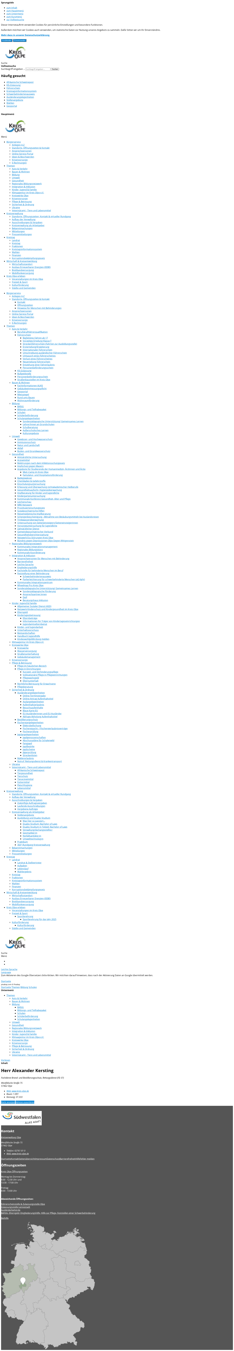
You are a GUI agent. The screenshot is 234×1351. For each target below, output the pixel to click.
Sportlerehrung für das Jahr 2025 (39, 919)
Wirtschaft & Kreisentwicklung (21, 261)
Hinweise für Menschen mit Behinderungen (39, 308)
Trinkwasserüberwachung (30, 519)
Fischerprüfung (30, 731)
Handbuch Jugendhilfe (28, 636)
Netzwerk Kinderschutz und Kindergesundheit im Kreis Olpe (47, 609)
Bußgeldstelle (24, 373)
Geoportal (11, 105)
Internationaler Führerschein (37, 349)
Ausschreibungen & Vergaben (27, 222)
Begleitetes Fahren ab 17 (35, 337)
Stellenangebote (14, 100)
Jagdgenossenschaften (34, 737)
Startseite (6, 981)
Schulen (21, 412)
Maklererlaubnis (25, 758)
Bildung (16, 174)
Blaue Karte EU (30, 710)
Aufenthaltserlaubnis (33, 704)
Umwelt (16, 177)
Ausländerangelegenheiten (20, 97)
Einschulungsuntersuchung (31, 484)
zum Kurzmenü (14, 16)
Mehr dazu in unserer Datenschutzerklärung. (25, 35)
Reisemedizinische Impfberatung (34, 513)
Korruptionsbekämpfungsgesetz (28, 258)
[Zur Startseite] (15, 60)
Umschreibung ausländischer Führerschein (45, 352)
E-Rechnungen (19, 162)
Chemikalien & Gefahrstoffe (31, 481)
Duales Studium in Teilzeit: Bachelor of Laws (45, 826)
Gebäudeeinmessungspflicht (32, 388)
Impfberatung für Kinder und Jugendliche (38, 492)
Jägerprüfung (29, 752)
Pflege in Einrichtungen (29, 668)
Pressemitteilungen (22, 234)
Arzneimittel (23, 460)
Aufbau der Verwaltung (23, 219)
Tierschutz (22, 776)
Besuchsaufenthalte (33, 707)
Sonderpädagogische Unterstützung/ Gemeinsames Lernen (53, 421)
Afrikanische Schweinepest (20, 82)
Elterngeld (22, 612)
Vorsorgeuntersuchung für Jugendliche (37, 525)
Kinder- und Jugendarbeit (30, 627)
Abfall (20, 448)
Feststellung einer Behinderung (33, 573)
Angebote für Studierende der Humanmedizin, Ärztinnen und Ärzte (51, 469)
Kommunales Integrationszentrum (35, 582)
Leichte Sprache (25, 564)
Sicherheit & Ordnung (23, 204)
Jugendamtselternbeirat (35, 624)
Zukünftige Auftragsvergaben (32, 803)
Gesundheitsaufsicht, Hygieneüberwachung (39, 489)
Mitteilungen (18, 231)
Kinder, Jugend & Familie (24, 189)
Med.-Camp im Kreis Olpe (35, 472)
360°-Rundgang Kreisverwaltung (33, 844)
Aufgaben (22, 865)
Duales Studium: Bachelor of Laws (40, 823)
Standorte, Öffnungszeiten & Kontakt (31, 147)
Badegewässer (24, 478)
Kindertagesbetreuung (28, 615)
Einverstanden (19, 40)
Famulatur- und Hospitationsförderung (43, 475)
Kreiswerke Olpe (20, 195)
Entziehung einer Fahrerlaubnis (39, 364)
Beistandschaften (26, 633)
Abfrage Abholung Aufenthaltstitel (40, 716)
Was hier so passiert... (34, 820)
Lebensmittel (24, 788)
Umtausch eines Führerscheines (39, 355)
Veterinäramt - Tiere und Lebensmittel (31, 210)
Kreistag (10, 237)
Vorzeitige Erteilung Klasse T (37, 340)
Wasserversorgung (27, 650)
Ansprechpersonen (22, 150)
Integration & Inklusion (23, 186)
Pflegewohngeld (31, 677)
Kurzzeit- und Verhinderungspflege (40, 671)
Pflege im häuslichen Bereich (32, 665)
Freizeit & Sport (20, 282)
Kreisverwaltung (14, 213)
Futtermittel (23, 782)
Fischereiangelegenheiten (30, 722)
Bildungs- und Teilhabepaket (31, 409)
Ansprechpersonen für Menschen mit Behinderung (43, 558)
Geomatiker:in (30, 832)
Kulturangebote (31, 433)
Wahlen (10, 103)
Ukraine (16, 207)
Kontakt (21, 302)
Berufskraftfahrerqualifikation (32, 331)
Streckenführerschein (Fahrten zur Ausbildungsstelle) (50, 343)
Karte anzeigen (8, 1102)
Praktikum (22, 841)
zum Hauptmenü (15, 10)
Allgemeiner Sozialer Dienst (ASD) (34, 606)
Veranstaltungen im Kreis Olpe (27, 279)
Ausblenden (6, 40)
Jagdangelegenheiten (28, 734)
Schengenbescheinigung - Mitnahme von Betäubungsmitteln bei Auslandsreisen (58, 516)
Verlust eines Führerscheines (37, 358)
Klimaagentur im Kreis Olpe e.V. (28, 192)
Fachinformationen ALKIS (30, 385)
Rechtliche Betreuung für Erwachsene (36, 683)
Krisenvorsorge (20, 159)
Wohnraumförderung (28, 400)
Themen (10, 165)
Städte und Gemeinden (24, 288)
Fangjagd (27, 743)
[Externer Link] (117, 1118)
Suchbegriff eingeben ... (13, 68)
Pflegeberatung (25, 686)
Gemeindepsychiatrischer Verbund (35, 531)
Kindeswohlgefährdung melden (33, 639)
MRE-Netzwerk (24, 504)
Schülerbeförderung (27, 415)
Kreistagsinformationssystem (21, 91)
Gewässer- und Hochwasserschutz (34, 439)
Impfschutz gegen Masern (30, 466)
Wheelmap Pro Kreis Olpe (30, 585)
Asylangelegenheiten (33, 701)
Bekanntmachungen (22, 228)
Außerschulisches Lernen (35, 430)
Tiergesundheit (25, 773)
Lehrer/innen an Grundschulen (38, 424)
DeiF (25, 597)
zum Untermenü (14, 13)
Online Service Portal (22, 153)
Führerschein (13, 88)
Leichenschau (24, 501)
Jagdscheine (29, 749)
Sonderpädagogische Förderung (39, 591)
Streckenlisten (30, 755)
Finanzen (16, 255)
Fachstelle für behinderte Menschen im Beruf (40, 570)
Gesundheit (18, 180)
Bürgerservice (13, 141)
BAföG (20, 406)
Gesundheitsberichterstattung (32, 534)
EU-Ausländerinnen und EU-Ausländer (42, 713)
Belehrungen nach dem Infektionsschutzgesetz (41, 463)
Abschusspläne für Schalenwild (38, 740)
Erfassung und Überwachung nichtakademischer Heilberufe (47, 486)
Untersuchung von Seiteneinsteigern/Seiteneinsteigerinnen (47, 522)
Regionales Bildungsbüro (30, 549)
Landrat (16, 240)
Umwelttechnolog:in (33, 838)
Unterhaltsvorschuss (28, 630)
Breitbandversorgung (23, 270)
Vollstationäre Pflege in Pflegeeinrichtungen (45, 674)
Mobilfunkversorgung (23, 273)
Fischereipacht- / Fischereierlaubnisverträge (45, 728)
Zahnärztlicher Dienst (28, 528)
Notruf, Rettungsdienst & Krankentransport (39, 761)
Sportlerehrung (25, 916)
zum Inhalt (11, 7)
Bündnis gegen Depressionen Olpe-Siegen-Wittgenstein (45, 540)
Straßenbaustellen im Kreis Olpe (33, 379)
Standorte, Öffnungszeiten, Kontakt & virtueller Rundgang (41, 216)
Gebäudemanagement (28, 656)
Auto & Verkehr (20, 168)
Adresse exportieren (25, 1102)
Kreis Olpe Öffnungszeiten (14, 1171)
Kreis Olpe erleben (15, 276)
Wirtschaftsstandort (22, 264)
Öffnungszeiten (25, 305)
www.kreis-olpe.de (17, 1091)
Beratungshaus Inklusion (35, 600)
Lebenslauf (22, 868)
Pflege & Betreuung (22, 201)
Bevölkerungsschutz (27, 719)
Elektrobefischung (32, 725)
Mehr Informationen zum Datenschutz (20, 978)
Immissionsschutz (26, 442)
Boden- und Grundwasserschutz (33, 451)
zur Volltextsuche (15, 19)
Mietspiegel (23, 394)
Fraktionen (17, 246)
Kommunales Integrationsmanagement (37, 546)
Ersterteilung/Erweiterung (36, 346)
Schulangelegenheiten (28, 418)
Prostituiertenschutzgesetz (31, 507)
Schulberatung (30, 427)
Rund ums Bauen (26, 397)
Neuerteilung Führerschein (36, 361)
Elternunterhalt (30, 680)
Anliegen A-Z (18, 144)
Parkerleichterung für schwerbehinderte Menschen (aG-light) (54, 579)
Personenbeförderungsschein (38, 367)
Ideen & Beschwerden (23, 156)
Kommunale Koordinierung (31, 552)
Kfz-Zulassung (13, 85)
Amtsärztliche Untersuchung (32, 457)
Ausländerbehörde (10, 1210)
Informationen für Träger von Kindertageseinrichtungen (51, 621)
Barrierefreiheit (25, 561)
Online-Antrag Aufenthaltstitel (38, 698)
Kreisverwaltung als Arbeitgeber (28, 225)
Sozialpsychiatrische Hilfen (30, 510)
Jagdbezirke (28, 746)
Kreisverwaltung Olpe (11, 1137)
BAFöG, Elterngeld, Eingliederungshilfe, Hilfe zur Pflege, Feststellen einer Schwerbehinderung (48, 1213)
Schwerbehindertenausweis (20, 94)
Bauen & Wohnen (21, 171)
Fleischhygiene (24, 785)
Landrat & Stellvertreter (29, 862)
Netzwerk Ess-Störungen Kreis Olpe (35, 537)
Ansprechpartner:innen (35, 594)
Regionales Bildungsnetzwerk (27, 183)
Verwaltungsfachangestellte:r (38, 829)
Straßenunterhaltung (28, 653)
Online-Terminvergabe (34, 695)
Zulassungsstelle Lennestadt (15, 1207)
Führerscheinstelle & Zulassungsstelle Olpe (23, 1204)
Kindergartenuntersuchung (31, 495)
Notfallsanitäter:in (32, 835)
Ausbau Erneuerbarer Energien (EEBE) (31, 267)
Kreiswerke (23, 647)
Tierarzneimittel (25, 779)
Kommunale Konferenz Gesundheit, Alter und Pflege (44, 498)
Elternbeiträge (30, 618)
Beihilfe (5, 1218)
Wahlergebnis (24, 871)
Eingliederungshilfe (27, 567)
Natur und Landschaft (28, 445)
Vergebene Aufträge (27, 809)
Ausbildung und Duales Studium (33, 817)
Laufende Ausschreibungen (31, 806)
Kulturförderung (20, 285)
